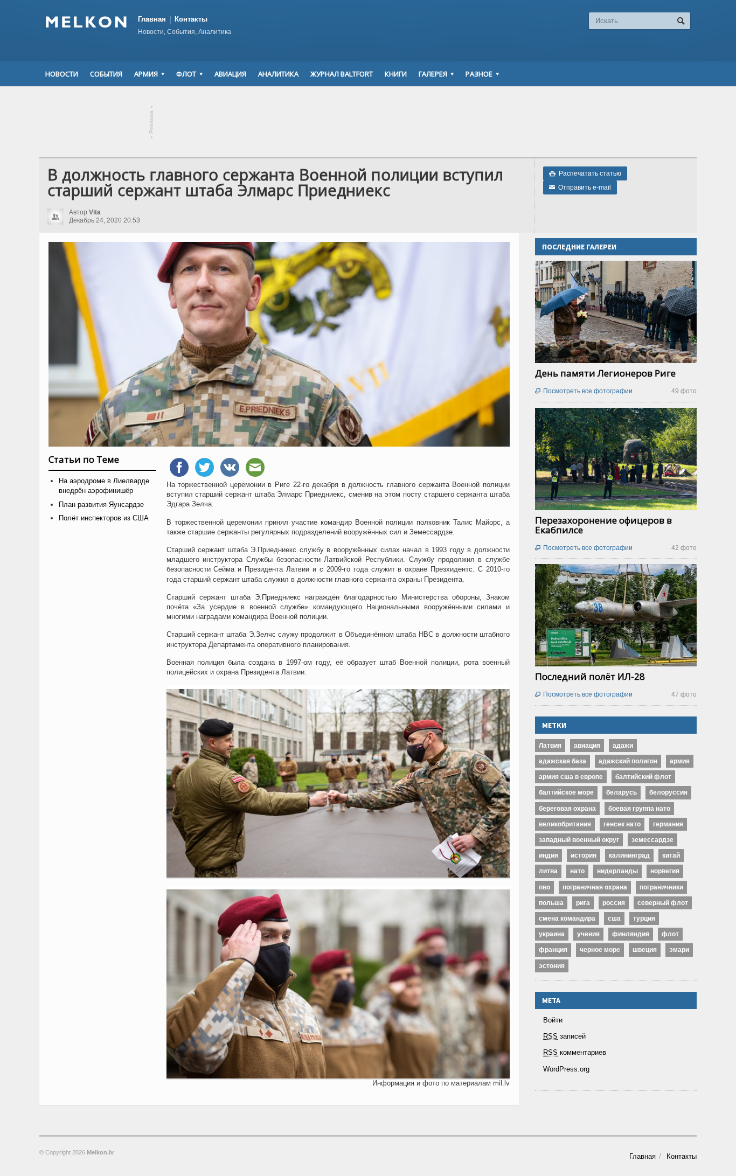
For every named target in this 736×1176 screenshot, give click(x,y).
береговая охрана (567, 808)
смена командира (567, 918)
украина (552, 934)
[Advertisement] (368, 122)
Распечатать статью (585, 173)
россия (613, 903)
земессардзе (652, 840)
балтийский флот (643, 777)
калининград (629, 855)
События (106, 74)
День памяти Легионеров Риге (605, 373)
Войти (553, 1020)
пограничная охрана (595, 887)
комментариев (574, 1052)
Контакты (191, 19)
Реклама (151, 122)
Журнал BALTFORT (341, 74)
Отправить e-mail (580, 187)
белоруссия (668, 792)
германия (668, 824)
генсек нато (622, 824)
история (583, 855)
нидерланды (617, 871)
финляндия (630, 934)
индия (548, 855)
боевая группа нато (639, 808)
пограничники (661, 887)
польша (551, 903)
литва (548, 871)
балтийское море (566, 792)
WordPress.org (566, 1069)
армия (680, 761)
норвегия (664, 871)
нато (577, 871)
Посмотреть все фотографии (584, 391)
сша (614, 918)
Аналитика (278, 74)
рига (583, 903)
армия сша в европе (571, 777)
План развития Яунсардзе (101, 504)
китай (671, 855)
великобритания (565, 824)
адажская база (562, 761)
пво (544, 887)
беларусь (621, 792)
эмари (679, 950)
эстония (552, 966)
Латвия (550, 745)
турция (644, 918)
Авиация (230, 74)
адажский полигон (628, 761)
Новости (61, 74)
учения (588, 934)
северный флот (662, 903)
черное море (600, 950)
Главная (152, 19)
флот (670, 934)
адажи (623, 745)
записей (564, 1036)
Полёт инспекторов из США (104, 518)
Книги (396, 74)
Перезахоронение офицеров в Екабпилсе (603, 525)
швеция (645, 950)
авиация (587, 745)
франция (553, 950)
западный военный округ (579, 840)
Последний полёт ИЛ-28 (590, 676)
